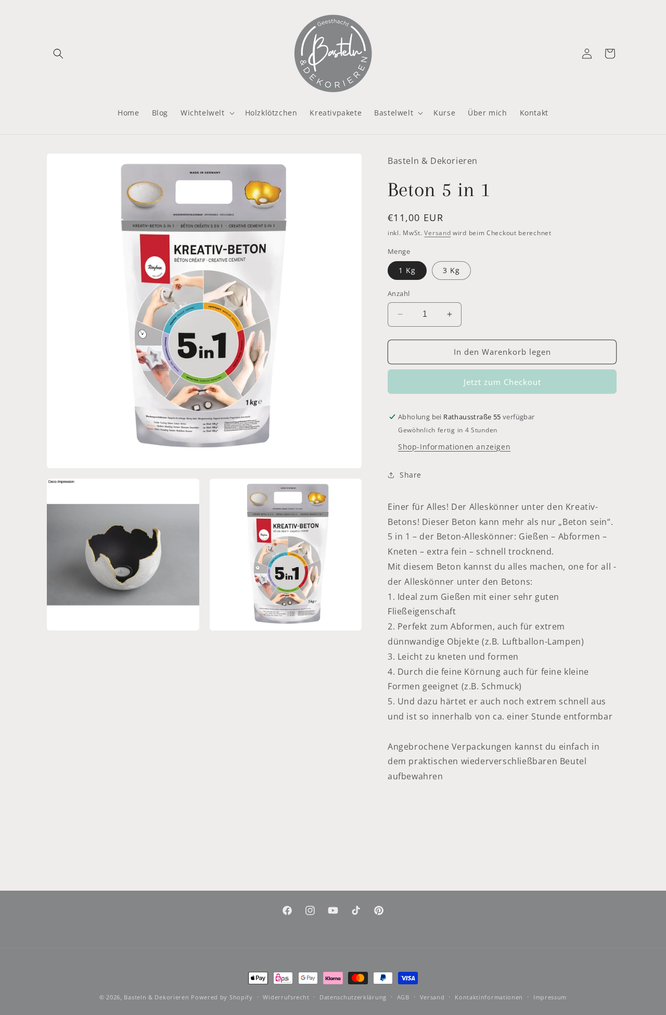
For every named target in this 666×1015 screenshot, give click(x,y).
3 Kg (451, 270)
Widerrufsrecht (286, 997)
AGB (403, 997)
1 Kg (407, 270)
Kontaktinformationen (489, 997)
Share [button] (410, 475)
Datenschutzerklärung (353, 997)
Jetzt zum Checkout (502, 382)
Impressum (550, 997)
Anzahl (398, 293)
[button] (58, 53)
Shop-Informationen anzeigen (454, 447)
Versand (437, 232)
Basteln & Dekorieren (156, 997)
